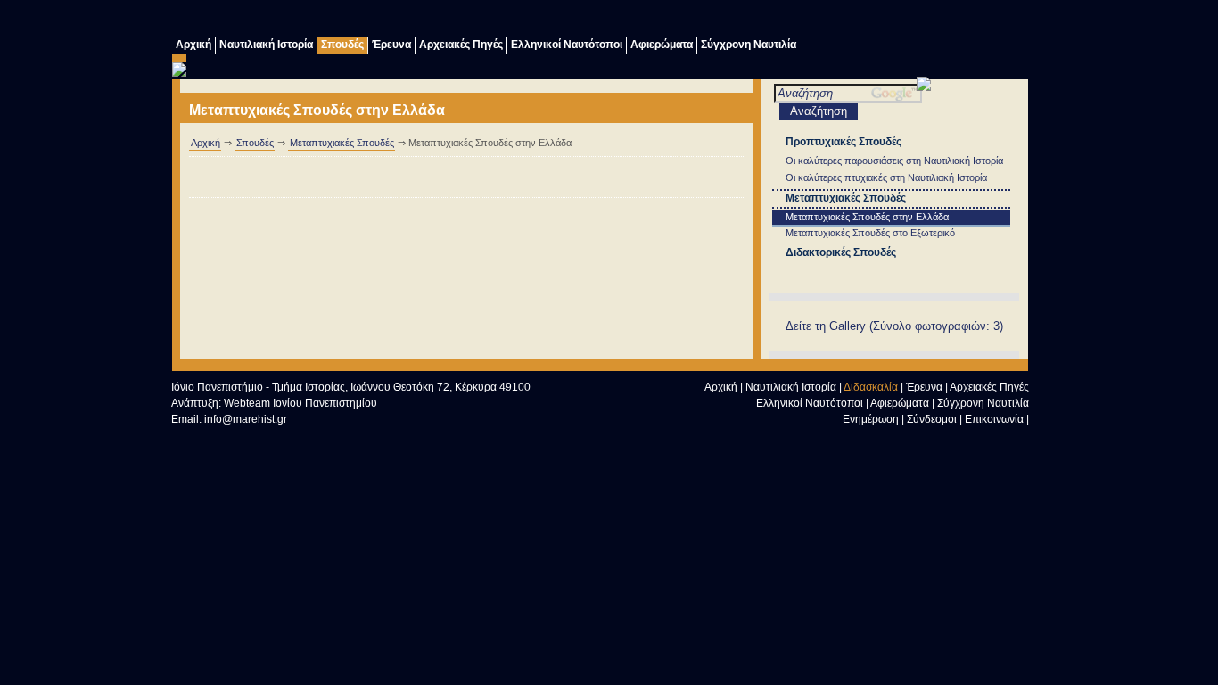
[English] (1014, 20)
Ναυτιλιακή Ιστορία (266, 44)
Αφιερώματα (661, 44)
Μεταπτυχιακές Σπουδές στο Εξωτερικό (870, 232)
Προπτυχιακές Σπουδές (843, 142)
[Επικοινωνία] (907, 20)
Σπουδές (342, 44)
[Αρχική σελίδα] (908, 441)
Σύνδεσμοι (932, 419)
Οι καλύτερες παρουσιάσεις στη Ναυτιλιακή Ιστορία (894, 160)
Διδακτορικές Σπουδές (841, 252)
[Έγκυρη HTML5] (207, 438)
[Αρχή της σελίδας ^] (873, 441)
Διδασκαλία (871, 387)
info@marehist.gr (245, 419)
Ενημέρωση (871, 419)
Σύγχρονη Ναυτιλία (748, 44)
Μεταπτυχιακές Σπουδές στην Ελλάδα (867, 216)
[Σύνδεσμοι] (872, 20)
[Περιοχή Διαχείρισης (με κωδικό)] (979, 20)
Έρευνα (391, 44)
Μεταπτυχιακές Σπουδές (342, 142)
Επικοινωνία (994, 419)
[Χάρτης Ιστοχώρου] (943, 20)
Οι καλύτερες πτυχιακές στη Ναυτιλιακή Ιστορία (886, 177)
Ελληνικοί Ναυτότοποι (566, 44)
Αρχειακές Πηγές (461, 44)
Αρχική (193, 44)
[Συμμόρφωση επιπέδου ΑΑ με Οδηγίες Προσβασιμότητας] (367, 438)
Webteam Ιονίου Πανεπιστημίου (300, 403)
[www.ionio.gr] (924, 87)
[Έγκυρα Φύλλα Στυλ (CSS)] (287, 438)
